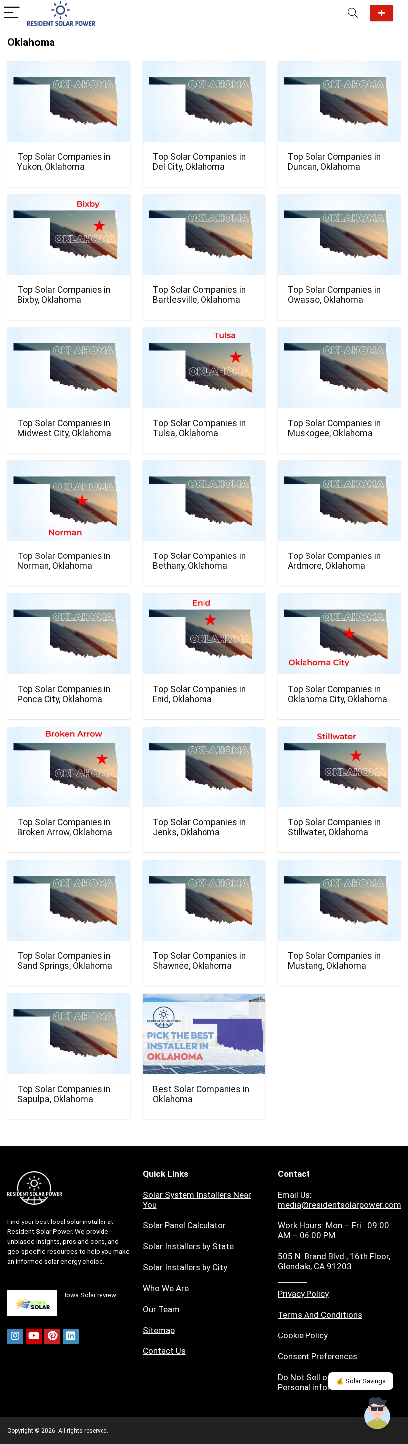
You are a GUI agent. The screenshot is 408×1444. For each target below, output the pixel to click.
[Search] (353, 13)
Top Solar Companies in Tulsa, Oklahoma (199, 428)
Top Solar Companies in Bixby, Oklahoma (63, 295)
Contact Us (164, 1351)
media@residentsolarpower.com (339, 1205)
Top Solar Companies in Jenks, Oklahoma (199, 827)
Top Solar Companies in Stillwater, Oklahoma (334, 827)
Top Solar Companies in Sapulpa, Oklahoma (63, 1094)
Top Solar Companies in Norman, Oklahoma (63, 561)
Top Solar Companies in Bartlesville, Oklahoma (199, 295)
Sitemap (159, 1330)
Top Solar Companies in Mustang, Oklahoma (334, 961)
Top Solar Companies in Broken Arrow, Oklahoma (64, 827)
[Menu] (12, 13)
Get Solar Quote (381, 13)
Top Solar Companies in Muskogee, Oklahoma (334, 428)
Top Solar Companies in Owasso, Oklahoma (334, 295)
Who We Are (166, 1288)
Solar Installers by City (185, 1267)
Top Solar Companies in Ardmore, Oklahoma (334, 561)
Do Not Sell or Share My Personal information (322, 1382)
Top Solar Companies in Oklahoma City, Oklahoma (337, 694)
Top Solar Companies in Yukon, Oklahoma (63, 162)
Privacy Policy (303, 1294)
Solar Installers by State (188, 1246)
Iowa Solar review (90, 1295)
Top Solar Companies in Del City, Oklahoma (199, 162)
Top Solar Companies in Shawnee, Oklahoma (199, 961)
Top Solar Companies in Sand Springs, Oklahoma (64, 961)
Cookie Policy (303, 1335)
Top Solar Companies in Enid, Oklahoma (199, 694)
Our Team (161, 1309)
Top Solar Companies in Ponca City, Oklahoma (63, 694)
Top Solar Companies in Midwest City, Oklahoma (64, 428)
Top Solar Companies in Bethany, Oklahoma (199, 561)
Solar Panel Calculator (184, 1225)
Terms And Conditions (320, 1315)
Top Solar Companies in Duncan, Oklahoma (334, 162)
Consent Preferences (317, 1356)
